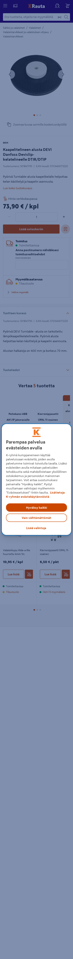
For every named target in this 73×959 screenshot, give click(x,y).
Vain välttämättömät (36, 517)
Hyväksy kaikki (36, 507)
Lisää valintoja (36, 527)
